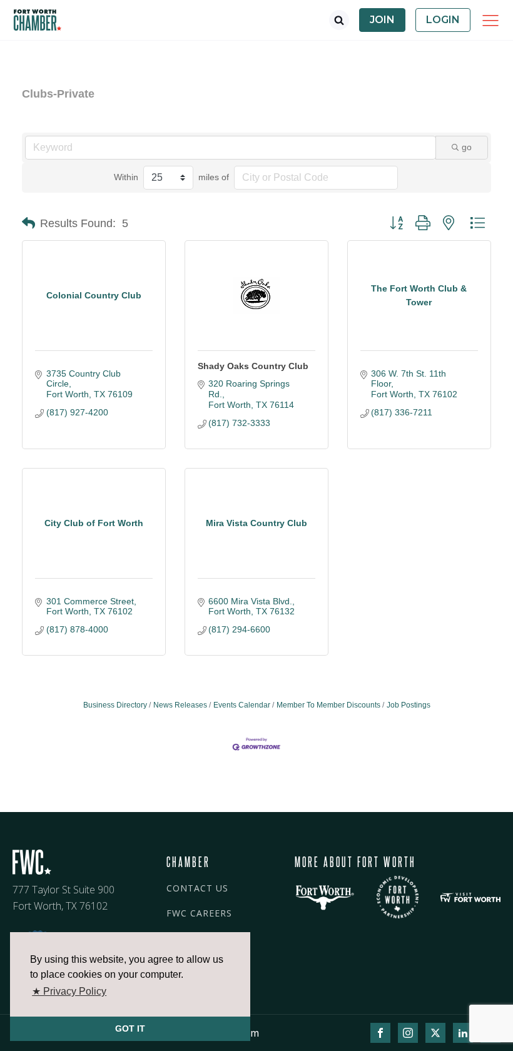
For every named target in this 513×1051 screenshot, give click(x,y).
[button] (28, 223)
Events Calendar (241, 705)
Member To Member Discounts (328, 705)
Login (443, 20)
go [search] (467, 147)
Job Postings (408, 705)
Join (382, 20)
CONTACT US (197, 888)
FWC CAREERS (199, 913)
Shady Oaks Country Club (253, 366)
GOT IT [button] (130, 1028)
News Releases (180, 705)
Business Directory (115, 705)
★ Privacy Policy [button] (69, 991)
